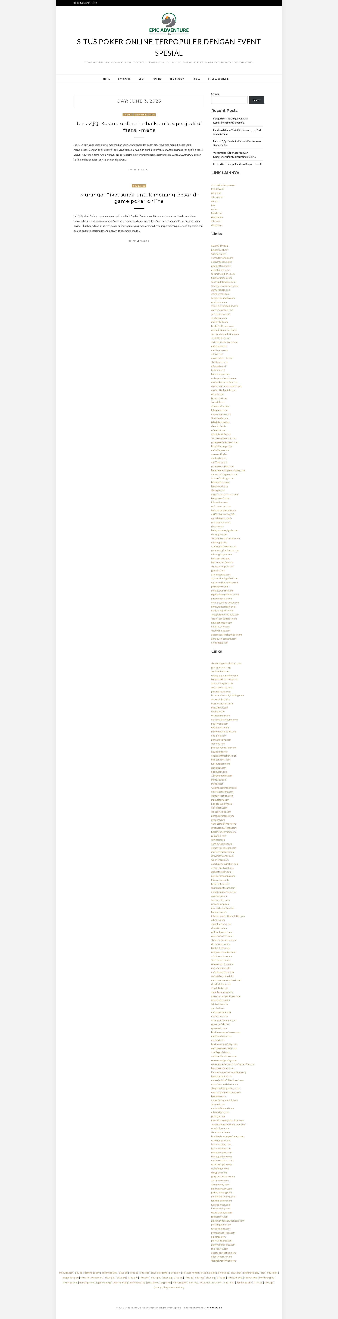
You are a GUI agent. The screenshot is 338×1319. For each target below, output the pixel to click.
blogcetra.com (219, 911)
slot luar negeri (190, 1272)
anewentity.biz (219, 454)
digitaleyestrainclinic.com (225, 594)
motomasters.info (221, 1012)
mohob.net (217, 783)
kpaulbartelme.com (221, 1076)
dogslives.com (219, 927)
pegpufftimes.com (221, 265)
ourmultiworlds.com (222, 257)
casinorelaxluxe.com (222, 1160)
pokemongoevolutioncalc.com (227, 1220)
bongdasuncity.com (222, 803)
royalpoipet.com (220, 1128)
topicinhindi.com (220, 671)
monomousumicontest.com (226, 980)
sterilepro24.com (220, 1052)
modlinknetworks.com (223, 1196)
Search (215, 93)
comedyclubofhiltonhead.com (227, 1080)
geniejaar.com (218, 767)
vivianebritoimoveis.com (224, 341)
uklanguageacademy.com (225, 675)
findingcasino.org (220, 960)
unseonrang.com (220, 903)
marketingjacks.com (222, 610)
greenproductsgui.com (223, 827)
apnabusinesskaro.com (223, 638)
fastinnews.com (220, 1180)
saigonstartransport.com (225, 494)
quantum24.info (220, 1024)
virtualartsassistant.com (224, 1084)
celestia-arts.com (220, 269)
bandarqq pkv (266, 1277)
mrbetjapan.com (220, 450)
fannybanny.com (220, 1184)
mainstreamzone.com (222, 851)
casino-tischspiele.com (223, 390)
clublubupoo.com (220, 1140)
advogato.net (218, 366)
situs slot (236, 1272)
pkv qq (78, 1272)
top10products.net (221, 687)
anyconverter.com (221, 414)
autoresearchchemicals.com (226, 634)
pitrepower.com (220, 586)
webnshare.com (220, 859)
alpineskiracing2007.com (224, 578)
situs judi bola (208, 1272)
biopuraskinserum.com (223, 510)
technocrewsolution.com (225, 333)
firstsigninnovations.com (224, 285)
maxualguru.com (220, 799)
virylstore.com (219, 317)
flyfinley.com (218, 743)
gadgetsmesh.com (221, 871)
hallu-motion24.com (222, 562)
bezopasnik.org (219, 486)
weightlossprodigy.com (224, 787)
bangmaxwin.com (220, 498)
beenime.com (218, 1096)
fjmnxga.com (218, 490)
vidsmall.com (218, 1040)
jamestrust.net (219, 398)
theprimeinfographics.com (225, 1088)
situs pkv (175, 1272)
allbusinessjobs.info (222, 683)
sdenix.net (217, 353)
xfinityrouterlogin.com (223, 606)
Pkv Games (124, 79)
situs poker (217, 196)
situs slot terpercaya (91, 1277)
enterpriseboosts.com (223, 378)
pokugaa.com (218, 1236)
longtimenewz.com (221, 1200)
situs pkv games (160, 1272)
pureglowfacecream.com (224, 442)
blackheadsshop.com (222, 1068)
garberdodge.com (221, 289)
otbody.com (217, 394)
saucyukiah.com (220, 245)
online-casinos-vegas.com (225, 602)
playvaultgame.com (221, 1240)
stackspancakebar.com (223, 546)
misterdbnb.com (220, 1112)
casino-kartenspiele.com (224, 382)
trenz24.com (218, 401)
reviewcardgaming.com (223, 1060)
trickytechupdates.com (224, 618)
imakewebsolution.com (223, 731)
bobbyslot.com (219, 771)
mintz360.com (219, 779)
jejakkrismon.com (220, 422)
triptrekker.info (219, 1004)
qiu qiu (214, 200)
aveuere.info (218, 819)
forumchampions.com (223, 273)
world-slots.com (220, 727)
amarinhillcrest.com (221, 357)
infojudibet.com (219, 707)
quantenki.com (219, 1028)
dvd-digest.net (219, 534)
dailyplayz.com (219, 1172)
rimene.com (217, 526)
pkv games (217, 216)
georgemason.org (221, 667)
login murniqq (120, 1282)
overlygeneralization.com (225, 863)
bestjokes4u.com (220, 759)
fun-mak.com (218, 1104)
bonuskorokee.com (221, 1152)
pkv (213, 204)
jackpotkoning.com (221, 1192)
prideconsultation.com (223, 747)
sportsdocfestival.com (223, 1252)
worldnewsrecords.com (224, 1048)
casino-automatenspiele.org (226, 385)
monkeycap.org (219, 350)
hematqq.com (86, 1282)
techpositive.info (220, 899)
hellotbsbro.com (220, 883)
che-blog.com (218, 735)
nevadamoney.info (221, 522)
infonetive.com (219, 502)
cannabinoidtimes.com (223, 823)
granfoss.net (218, 570)
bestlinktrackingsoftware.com (227, 1136)
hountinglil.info (219, 751)
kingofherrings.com (221, 446)
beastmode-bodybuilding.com (227, 695)
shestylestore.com (221, 1256)
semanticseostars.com (223, 847)
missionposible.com (222, 598)
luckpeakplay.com (220, 1208)
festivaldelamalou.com (223, 281)
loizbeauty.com (219, 410)
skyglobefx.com (219, 988)
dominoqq (216, 224)
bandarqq (216, 212)
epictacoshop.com (221, 506)
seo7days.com (219, 462)
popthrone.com (219, 723)
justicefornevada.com (223, 875)
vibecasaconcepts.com (223, 1020)
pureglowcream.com (222, 466)
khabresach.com (220, 626)
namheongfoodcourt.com (225, 550)
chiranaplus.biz (219, 542)
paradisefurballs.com (222, 815)
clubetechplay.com (221, 1164)
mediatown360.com (222, 590)
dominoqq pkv (92, 1272)
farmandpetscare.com (223, 887)
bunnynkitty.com (220, 482)
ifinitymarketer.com (221, 1188)
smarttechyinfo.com (222, 791)
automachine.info (220, 967)
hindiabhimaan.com (221, 622)
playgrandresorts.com (223, 1244)
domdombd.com (220, 1168)
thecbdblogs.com (220, 630)
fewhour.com (218, 839)
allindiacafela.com (220, 574)
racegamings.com (220, 1228)
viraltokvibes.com (220, 337)
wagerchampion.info (222, 976)
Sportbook (177, 79)
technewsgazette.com (223, 438)
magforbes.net (219, 345)
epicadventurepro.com (85, 3)
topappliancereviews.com (225, 614)
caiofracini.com (219, 895)
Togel (196, 79)
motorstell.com (219, 321)
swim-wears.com (220, 293)
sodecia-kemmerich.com (224, 1100)
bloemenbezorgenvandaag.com (228, 470)
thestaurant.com (220, 1132)
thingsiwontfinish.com (223, 1260)
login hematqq (137, 1282)
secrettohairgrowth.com (224, 474)
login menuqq (103, 1282)
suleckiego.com (219, 642)
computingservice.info (223, 891)
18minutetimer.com (222, 843)
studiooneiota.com (221, 955)
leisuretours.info (220, 879)
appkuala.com (218, 458)
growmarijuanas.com (222, 855)
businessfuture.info (222, 703)
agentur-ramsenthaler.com (225, 996)
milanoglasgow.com (222, 554)
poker (214, 208)
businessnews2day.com (224, 1044)
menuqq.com (66, 1272)
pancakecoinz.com (221, 739)
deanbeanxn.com (220, 715)
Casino (157, 79)
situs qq (215, 220)
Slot (142, 79)
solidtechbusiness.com (223, 1056)
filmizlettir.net (218, 253)
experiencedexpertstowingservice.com (232, 1064)
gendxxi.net (217, 1008)
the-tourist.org (219, 361)
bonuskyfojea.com (221, 1148)
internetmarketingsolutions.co (228, 915)
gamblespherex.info (222, 992)
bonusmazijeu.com (221, 1144)
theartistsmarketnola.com (225, 538)
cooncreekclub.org (221, 261)
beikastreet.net (220, 249)
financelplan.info (220, 699)
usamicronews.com (221, 1212)
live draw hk (217, 188)
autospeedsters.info (222, 971)
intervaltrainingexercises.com (227, 1120)
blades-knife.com (220, 948)
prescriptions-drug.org (223, 329)
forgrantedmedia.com (223, 297)
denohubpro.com (220, 943)
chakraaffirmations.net (223, 755)
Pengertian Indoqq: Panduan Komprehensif (237, 163)
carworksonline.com (222, 309)
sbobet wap (250, 1277)
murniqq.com (70, 1282)
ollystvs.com (218, 919)
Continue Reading (139, 170)
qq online (216, 192)
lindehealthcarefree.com (224, 679)
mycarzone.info (219, 1016)
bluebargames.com (221, 277)
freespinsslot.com (221, 811)
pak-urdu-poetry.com (222, 907)
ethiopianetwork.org (222, 867)
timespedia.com (220, 418)
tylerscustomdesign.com (224, 305)
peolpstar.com (219, 301)
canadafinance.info (221, 518)
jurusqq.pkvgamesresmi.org (169, 1287)
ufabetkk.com (218, 430)
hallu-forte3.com (220, 558)
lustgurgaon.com (220, 763)
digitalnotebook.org (222, 795)
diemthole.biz (218, 426)
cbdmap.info (218, 711)
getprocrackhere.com (223, 1176)
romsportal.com (219, 1248)
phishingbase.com (221, 1224)
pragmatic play (251, 1272)
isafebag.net (218, 369)
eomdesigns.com (220, 1000)
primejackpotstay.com (223, 1232)
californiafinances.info (223, 514)
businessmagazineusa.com (225, 1032)
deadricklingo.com (221, 983)
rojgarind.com (218, 835)
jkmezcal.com (218, 1116)
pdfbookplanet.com (222, 931)
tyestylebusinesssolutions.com (228, 1124)
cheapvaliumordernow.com (226, 1092)
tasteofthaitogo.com (222, 478)
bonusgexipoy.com (221, 1156)
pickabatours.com (221, 691)
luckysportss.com (220, 1204)
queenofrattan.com (222, 935)
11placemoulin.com (221, 775)
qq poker (166, 1282)
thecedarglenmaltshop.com (226, 663)
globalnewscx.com (221, 923)
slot (263, 1272)
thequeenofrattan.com (223, 939)
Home (106, 79)
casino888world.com (222, 1108)
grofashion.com (219, 1216)
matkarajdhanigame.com (224, 719)
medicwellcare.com (221, 1036)
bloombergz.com (220, 373)
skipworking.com (220, 406)
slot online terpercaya (223, 184)
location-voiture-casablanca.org (228, 1072)
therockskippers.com (222, 566)
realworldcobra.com (222, 964)
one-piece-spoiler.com (223, 951)
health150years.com (222, 325)
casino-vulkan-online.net (224, 582)
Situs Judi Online (218, 79)
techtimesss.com (220, 313)
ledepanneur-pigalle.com (224, 530)
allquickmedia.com (221, 434)
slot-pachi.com (219, 807)
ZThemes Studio (213, 1307)
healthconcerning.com (223, 831)
